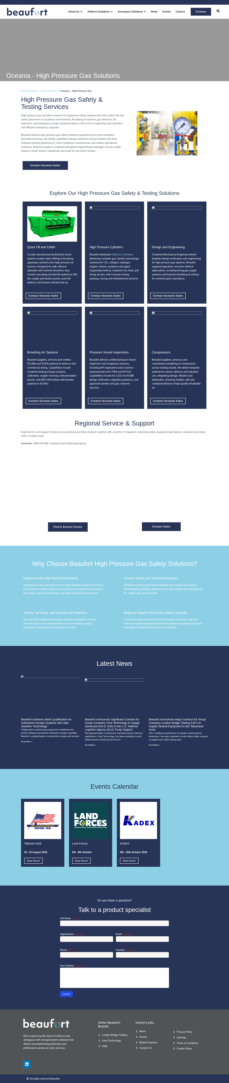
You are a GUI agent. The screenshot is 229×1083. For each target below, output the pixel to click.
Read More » (26, 742)
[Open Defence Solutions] (111, 12)
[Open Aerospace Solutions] (144, 12)
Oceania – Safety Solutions (44, 91)
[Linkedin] (27, 1064)
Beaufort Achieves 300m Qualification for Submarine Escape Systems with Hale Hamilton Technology (46, 723)
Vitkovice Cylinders (122, 254)
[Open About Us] (81, 12)
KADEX (124, 843)
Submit (66, 993)
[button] (218, 12)
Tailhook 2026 (32, 843)
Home (24, 91)
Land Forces (80, 843)
